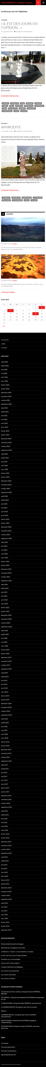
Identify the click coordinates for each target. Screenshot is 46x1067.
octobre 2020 (5, 623)
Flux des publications (8, 1047)
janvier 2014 (5, 926)
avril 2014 (4, 914)
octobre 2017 (5, 757)
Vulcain (24, 111)
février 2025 (5, 431)
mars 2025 (4, 427)
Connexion (4, 1043)
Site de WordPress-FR (8, 1055)
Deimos (5, 106)
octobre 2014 (5, 895)
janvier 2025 (5, 435)
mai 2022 (4, 550)
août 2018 (4, 719)
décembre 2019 (6, 657)
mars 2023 (4, 515)
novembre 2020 (6, 619)
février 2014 (5, 922)
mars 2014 (4, 918)
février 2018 (5, 742)
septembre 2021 (6, 581)
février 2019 (5, 696)
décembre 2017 (6, 749)
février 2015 (5, 880)
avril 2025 (4, 423)
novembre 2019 (6, 661)
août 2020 (4, 630)
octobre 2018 (5, 711)
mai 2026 (4, 373)
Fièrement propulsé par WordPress (11, 1064)
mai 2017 (4, 776)
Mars (4, 108)
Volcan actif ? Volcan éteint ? (10, 963)
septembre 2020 (6, 627)
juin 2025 (4, 415)
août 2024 (4, 454)
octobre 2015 (5, 849)
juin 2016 (4, 819)
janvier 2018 (5, 746)
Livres (3, 344)
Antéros (5, 103)
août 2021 (4, 584)
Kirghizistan (40, 106)
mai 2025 (4, 419)
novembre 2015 (6, 845)
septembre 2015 (6, 853)
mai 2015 (4, 868)
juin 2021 (4, 592)
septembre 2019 (6, 669)
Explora (3, 1011)
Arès (22, 103)
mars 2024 (4, 469)
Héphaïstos (29, 106)
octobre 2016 (5, 803)
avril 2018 (4, 734)
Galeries (9, 214)
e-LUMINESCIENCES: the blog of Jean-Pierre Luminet (19, 1007)
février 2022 (5, 561)
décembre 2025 (6, 392)
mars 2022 (4, 558)
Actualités (5, 340)
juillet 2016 (5, 815)
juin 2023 (4, 504)
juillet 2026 (5, 366)
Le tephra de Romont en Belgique (12, 967)
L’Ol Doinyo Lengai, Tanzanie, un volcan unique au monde (21, 247)
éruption (19, 106)
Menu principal (43, 2)
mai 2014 (4, 911)
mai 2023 (4, 508)
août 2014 (4, 903)
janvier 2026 (5, 389)
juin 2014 (4, 907)
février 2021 (5, 607)
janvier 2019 (5, 700)
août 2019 (4, 673)
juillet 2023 (5, 500)
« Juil (3, 326)
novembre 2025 (6, 396)
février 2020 (5, 650)
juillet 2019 (5, 676)
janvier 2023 (5, 523)
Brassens (30, 103)
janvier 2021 (5, 611)
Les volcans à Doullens (8, 975)
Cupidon (38, 103)
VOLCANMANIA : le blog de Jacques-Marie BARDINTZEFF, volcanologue (18, 2)
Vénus (17, 111)
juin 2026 (4, 369)
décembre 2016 (6, 795)
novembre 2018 (6, 707)
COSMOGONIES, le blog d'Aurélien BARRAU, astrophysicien (21, 1003)
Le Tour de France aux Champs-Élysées (14, 955)
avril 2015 (4, 872)
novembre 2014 (6, 891)
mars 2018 (4, 738)
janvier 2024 (5, 477)
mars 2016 (4, 830)
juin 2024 (4, 462)
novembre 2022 (6, 531)
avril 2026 (4, 377)
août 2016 (4, 811)
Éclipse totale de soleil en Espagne (12, 944)
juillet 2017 (5, 769)
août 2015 (4, 857)
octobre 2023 (5, 488)
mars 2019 (4, 692)
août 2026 (4, 362)
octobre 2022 (5, 534)
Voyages (4, 20)
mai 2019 (4, 684)
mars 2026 (4, 381)
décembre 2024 (6, 439)
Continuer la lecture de (10, 96)
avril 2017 (4, 780)
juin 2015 (4, 865)
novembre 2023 (6, 485)
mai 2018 (4, 730)
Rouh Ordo (31, 108)
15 (35, 314)
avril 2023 (4, 511)
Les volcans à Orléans (8, 978)
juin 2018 (4, 726)
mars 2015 (4, 876)
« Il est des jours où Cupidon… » (19, 25)
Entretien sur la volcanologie (10, 959)
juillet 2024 (5, 458)
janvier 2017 (5, 792)
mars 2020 (4, 646)
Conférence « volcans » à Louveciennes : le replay (17, 951)
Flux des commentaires (8, 1051)
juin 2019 (4, 680)
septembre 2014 (6, 899)
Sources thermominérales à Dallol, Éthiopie (16, 284)
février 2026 (5, 385)
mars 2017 (4, 784)
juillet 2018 (5, 723)
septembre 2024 (6, 450)
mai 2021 (4, 596)
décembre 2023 (6, 481)
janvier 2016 (5, 838)
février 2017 (5, 788)
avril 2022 (4, 554)
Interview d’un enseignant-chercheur (13, 948)
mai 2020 (4, 642)
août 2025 (4, 408)
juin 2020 (4, 638)
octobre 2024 (5, 446)
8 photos (15, 280)
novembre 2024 (6, 442)
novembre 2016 (6, 799)
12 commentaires (7, 286)
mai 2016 (4, 822)
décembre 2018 (6, 703)
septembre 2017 (6, 761)
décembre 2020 (6, 615)
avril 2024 (4, 465)
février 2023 (5, 519)
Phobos (22, 108)
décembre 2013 (6, 930)
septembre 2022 (6, 538)
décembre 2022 (6, 527)
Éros (11, 106)
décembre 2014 (6, 888)
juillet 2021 (5, 588)
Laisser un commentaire (24, 31)
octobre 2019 (5, 665)
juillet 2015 (5, 861)
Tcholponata (7, 111)
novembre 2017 (6, 753)
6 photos (15, 243)
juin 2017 (4, 772)
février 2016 (5, 834)
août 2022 (4, 542)
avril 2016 (4, 826)
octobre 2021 (5, 577)
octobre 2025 (5, 400)
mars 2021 (4, 604)
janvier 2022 (5, 565)
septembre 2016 (6, 807)
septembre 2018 (6, 715)
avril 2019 (4, 688)
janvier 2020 (5, 653)
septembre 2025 (6, 404)
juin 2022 (4, 546)
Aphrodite (14, 103)
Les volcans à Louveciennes (10, 971)
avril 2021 (4, 600)
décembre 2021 (6, 569)
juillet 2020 (5, 634)
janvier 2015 (5, 884)
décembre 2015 (6, 842)
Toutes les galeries (8, 292)
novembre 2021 (6, 573)
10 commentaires (17, 249)
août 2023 (4, 496)
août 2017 (4, 765)
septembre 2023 (6, 492)
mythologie (13, 108)
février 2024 (5, 473)
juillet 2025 (5, 412)
